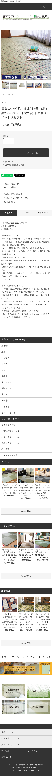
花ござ (11, 94)
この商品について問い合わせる (15, 198)
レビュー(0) (43, 213)
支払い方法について (21, 765)
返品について (8, 162)
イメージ (26, 213)
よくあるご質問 (8, 425)
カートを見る (32, 751)
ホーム (5, 94)
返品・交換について (10, 443)
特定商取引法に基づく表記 (13, 165)
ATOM (37, 770)
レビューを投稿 (9, 187)
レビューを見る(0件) (11, 184)
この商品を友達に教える (13, 194)
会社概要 (5, 449)
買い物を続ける (9, 202)
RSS (32, 770)
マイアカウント (7, 751)
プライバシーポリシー (20, 770)
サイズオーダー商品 (10, 455)
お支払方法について (10, 431)
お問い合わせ (6, 757)
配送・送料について (10, 437)
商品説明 (9, 213)
